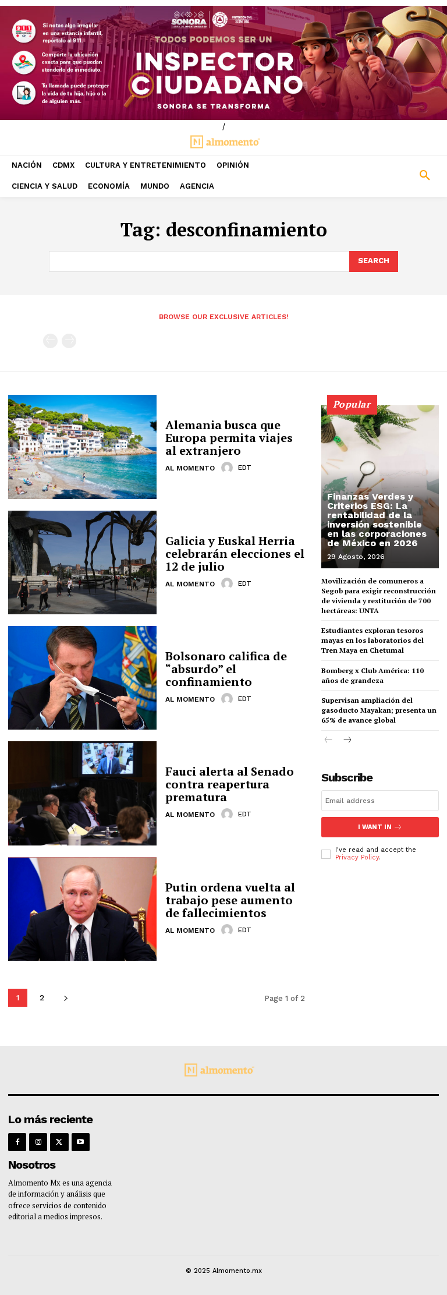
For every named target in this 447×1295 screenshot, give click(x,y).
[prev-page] (50, 341)
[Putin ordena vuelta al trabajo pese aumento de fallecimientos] (82, 909)
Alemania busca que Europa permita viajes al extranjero (229, 437)
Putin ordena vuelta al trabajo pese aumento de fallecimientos (230, 900)
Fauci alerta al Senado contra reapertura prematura (229, 784)
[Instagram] (38, 1142)
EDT (244, 467)
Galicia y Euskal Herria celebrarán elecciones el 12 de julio (234, 553)
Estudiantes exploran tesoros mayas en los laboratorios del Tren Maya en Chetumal (372, 640)
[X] (59, 1142)
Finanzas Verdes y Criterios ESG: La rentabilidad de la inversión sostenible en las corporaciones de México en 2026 (377, 520)
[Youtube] (81, 1142)
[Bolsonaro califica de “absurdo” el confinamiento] (82, 678)
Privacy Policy (357, 857)
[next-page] (65, 998)
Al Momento (190, 468)
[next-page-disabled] (69, 341)
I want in (375, 827)
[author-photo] (228, 467)
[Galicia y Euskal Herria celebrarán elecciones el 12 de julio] (82, 562)
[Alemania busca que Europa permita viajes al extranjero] (82, 446)
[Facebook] (17, 1142)
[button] (391, 176)
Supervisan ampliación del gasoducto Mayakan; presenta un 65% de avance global (379, 710)
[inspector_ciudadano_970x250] (223, 63)
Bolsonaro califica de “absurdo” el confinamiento (226, 668)
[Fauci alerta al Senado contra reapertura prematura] (82, 793)
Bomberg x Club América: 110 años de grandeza (372, 675)
